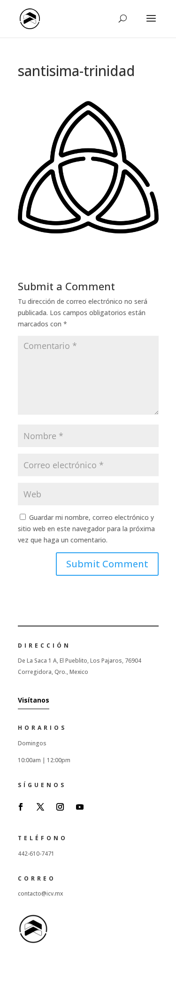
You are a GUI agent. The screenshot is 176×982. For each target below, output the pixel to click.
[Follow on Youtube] (79, 806)
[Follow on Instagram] (60, 806)
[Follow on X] (40, 806)
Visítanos (33, 700)
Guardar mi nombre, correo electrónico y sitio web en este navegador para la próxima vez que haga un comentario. (86, 528)
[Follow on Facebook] (20, 806)
